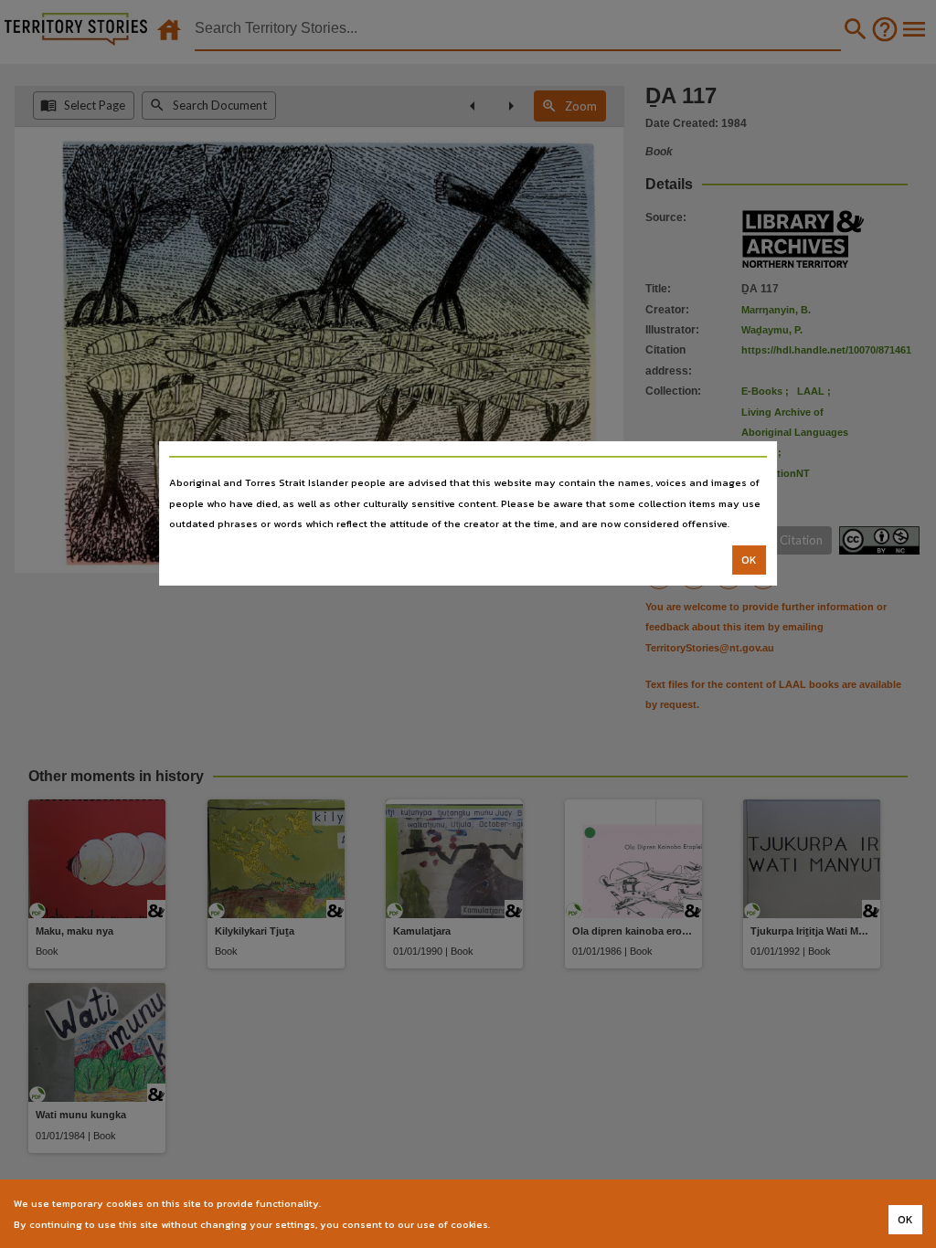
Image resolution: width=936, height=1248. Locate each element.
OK (749, 560)
